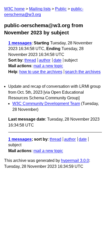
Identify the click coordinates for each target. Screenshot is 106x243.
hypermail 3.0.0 (75, 160)
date (57, 60)
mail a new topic (48, 66)
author (44, 60)
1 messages (20, 43)
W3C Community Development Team (46, 103)
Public (61, 9)
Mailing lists (40, 9)
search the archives (83, 72)
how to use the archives (40, 72)
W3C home (14, 9)
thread (30, 60)
